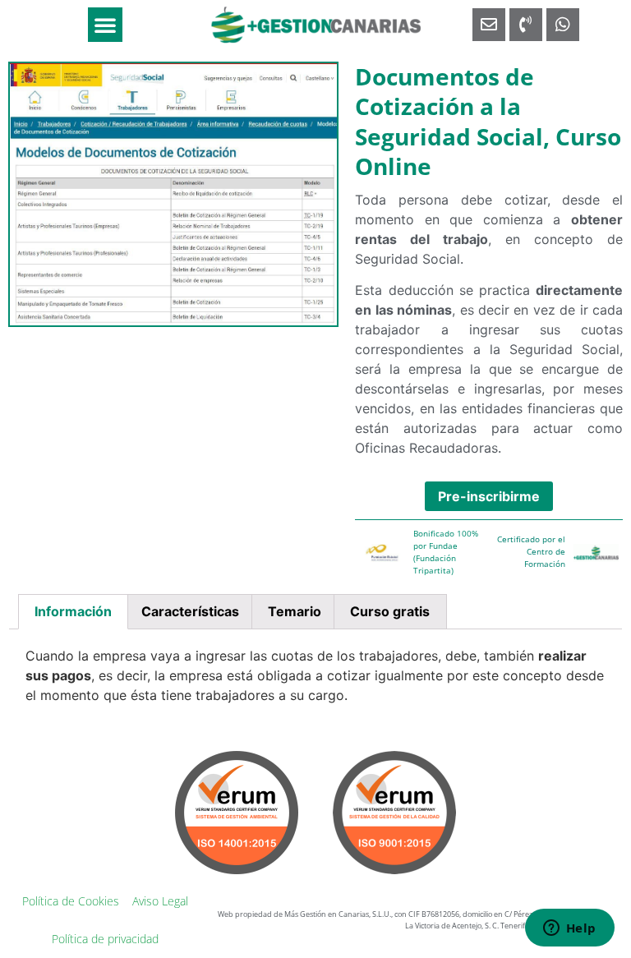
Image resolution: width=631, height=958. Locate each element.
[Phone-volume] (525, 24)
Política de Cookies (70, 901)
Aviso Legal (160, 901)
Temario (294, 611)
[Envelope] (488, 24)
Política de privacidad (105, 938)
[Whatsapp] (562, 24)
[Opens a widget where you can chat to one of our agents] (569, 929)
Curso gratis (390, 611)
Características (190, 611)
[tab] (73, 612)
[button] (105, 24)
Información (73, 611)
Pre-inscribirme (489, 496)
